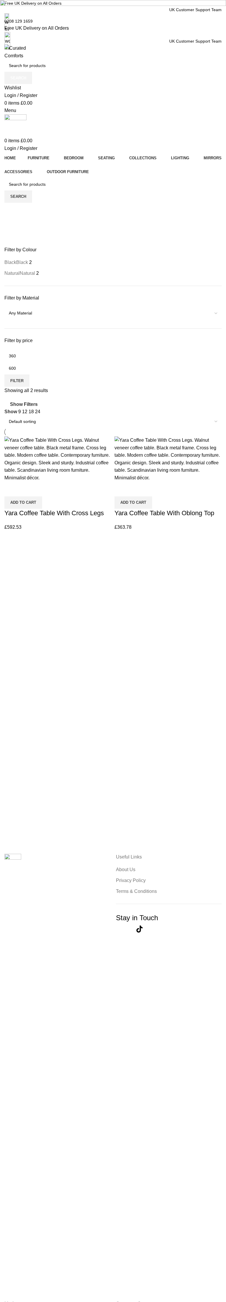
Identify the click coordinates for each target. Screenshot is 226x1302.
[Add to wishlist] (136, 489)
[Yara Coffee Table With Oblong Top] (168, 458)
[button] (133, 502)
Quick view (121, 489)
